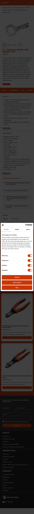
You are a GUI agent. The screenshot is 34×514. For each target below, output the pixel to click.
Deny (17, 287)
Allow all (17, 277)
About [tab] (28, 229)
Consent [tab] (6, 229)
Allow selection (17, 282)
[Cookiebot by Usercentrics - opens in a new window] (25, 225)
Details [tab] (17, 229)
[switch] (30, 260)
